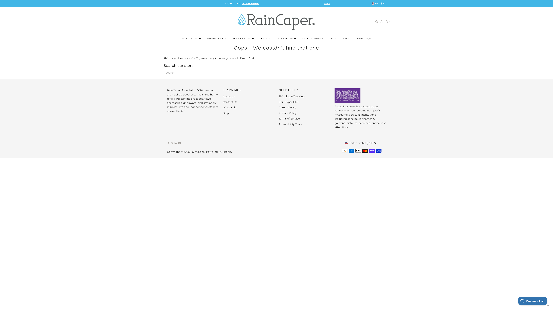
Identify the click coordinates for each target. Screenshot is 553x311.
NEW (333, 38)
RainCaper (197, 151)
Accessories (241, 38)
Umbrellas (215, 38)
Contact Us (230, 102)
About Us (229, 96)
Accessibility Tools (290, 124)
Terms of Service (289, 118)
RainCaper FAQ (289, 102)
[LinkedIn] (176, 143)
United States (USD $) (363, 143)
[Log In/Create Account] (381, 21)
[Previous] (225, 3)
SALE (346, 38)
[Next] (327, 3)
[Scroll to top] (547, 305)
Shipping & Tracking (292, 96)
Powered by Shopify (219, 151)
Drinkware (285, 38)
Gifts (264, 38)
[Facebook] (168, 143)
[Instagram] (172, 143)
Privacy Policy (288, 113)
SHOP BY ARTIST (312, 38)
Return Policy (287, 107)
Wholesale (229, 107)
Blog (226, 113)
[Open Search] (376, 21)
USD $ (378, 3)
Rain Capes (190, 38)
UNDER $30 (363, 38)
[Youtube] (179, 143)
